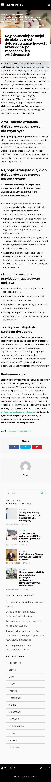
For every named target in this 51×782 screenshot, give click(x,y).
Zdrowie (13, 740)
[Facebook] (37, 768)
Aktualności (15, 663)
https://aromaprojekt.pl (19, 431)
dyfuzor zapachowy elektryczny (18, 412)
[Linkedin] (45, 768)
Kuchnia (13, 691)
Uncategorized (16, 726)
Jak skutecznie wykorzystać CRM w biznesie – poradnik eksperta (29, 537)
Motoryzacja (15, 698)
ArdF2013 (14, 5)
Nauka (12, 705)
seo (25, 475)
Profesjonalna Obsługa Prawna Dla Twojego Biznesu (31, 557)
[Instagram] (49, 768)
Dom (11, 677)
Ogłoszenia (14, 712)
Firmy (12, 684)
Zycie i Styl (14, 747)
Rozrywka (14, 719)
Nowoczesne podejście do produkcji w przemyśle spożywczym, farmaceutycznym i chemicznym (31, 579)
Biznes (23, 510)
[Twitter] (41, 768)
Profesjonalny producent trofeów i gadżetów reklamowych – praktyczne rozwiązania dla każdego (25, 635)
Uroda (12, 733)
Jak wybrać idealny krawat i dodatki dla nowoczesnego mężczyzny (29, 516)
